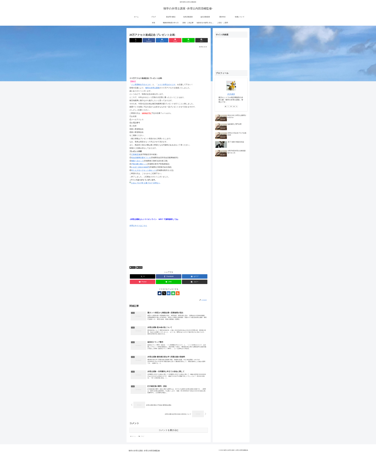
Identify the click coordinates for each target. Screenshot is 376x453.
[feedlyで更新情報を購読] (173, 293)
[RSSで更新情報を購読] (178, 293)
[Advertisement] (168, 63)
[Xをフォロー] (164, 293)
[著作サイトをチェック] (160, 293)
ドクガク (231, 94)
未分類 (140, 267)
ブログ (133, 267)
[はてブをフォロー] (169, 293)
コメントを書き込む (169, 430)
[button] (201, 40)
